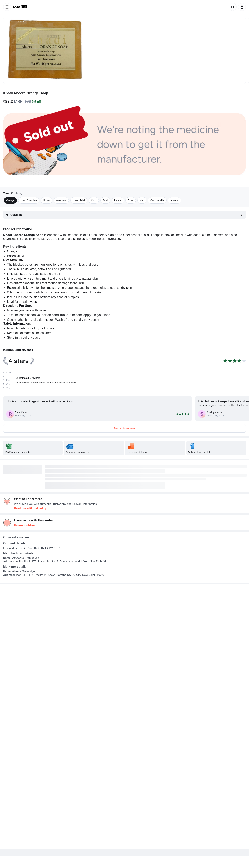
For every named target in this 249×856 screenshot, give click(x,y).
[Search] (232, 7)
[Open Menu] (7, 7)
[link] (20, 7)
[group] (124, 50)
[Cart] (241, 7)
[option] (10, 200)
